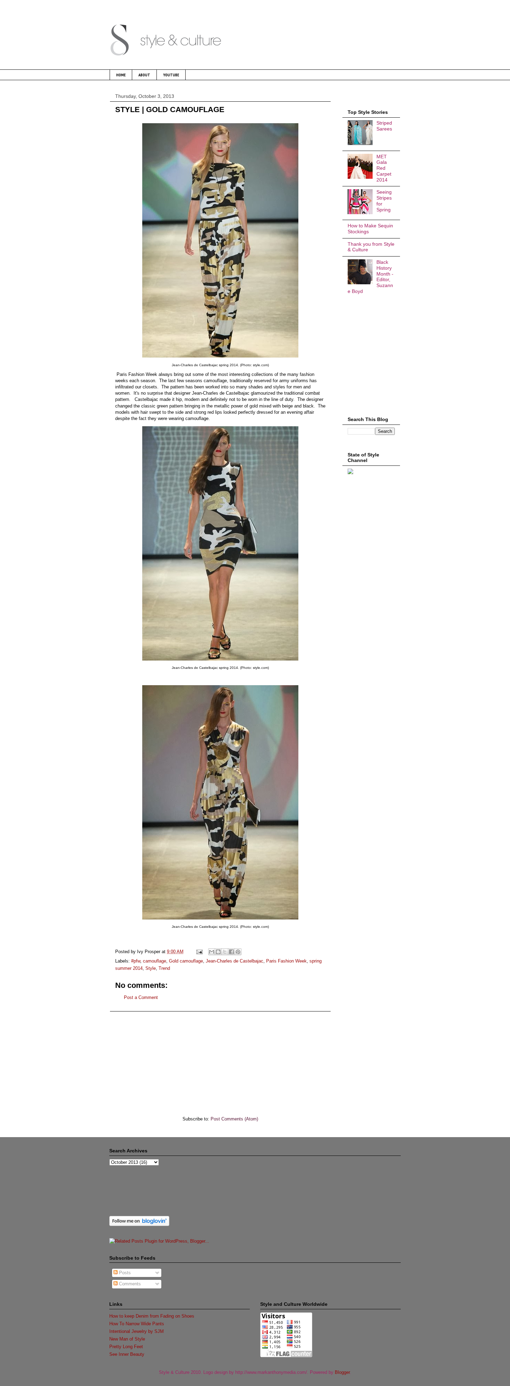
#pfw (135, 961)
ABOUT (144, 74)
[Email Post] (199, 951)
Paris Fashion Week (286, 961)
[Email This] (211, 951)
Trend (164, 968)
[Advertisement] (220, 1060)
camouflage (154, 961)
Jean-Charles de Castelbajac (234, 961)
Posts (124, 1272)
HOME (121, 74)
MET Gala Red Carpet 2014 (383, 168)
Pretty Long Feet (126, 1346)
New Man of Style (127, 1339)
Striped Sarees (384, 126)
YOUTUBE (171, 74)
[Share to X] (224, 951)
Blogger (342, 1372)
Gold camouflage (186, 961)
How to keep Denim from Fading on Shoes (151, 1316)
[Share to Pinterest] (238, 951)
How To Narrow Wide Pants (136, 1323)
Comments (129, 1283)
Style (150, 968)
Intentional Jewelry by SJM (136, 1331)
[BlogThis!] (218, 951)
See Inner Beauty (126, 1354)
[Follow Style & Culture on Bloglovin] (139, 1224)
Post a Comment (141, 997)
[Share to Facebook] (231, 951)
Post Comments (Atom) (234, 1119)
